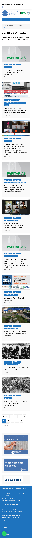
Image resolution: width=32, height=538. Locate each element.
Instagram (4, 527)
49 (21, 421)
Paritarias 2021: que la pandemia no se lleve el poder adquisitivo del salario (16, 334)
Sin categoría (16, 364)
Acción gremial (7, 64)
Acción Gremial (6, 4)
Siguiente (5, 425)
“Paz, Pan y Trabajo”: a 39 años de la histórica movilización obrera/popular (15, 403)
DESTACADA (7, 67)
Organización (11, 2)
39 (24, 416)
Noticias (4, 2)
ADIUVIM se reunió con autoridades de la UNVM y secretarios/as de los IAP (13, 225)
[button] (4, 533)
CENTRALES (17, 64)
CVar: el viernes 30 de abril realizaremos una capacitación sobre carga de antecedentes (15, 110)
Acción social (7, 100)
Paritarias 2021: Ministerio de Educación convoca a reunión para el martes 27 (14, 72)
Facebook (4, 520)
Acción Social (19, 2)
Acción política (7, 361)
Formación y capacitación (18, 4)
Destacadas (16, 182)
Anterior (5, 416)
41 (8, 421)
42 (12, 421)
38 (20, 416)
